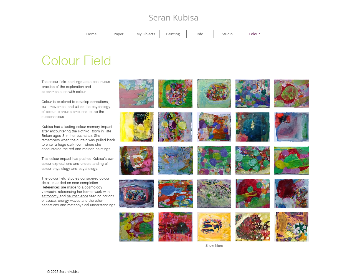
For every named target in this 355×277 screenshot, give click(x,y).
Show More (214, 246)
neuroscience (77, 196)
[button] (136, 93)
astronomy (51, 196)
